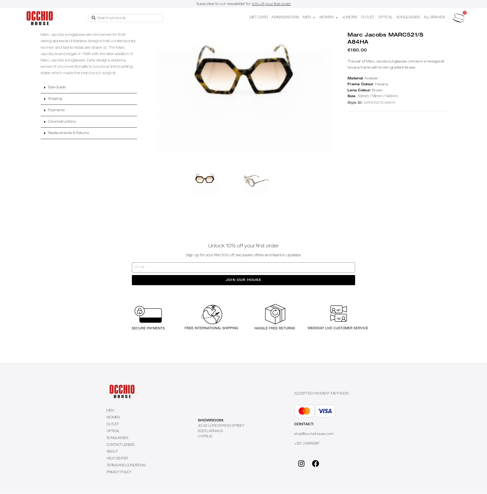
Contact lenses (121, 445)
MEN (307, 17)
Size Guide (56, 87)
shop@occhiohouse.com (314, 434)
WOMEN (326, 17)
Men (110, 411)
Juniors (349, 17)
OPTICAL (385, 17)
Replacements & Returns (68, 133)
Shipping (55, 99)
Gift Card (259, 17)
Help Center (117, 459)
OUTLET (368, 17)
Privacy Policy (119, 472)
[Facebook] (315, 463)
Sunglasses (117, 438)
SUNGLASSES (408, 17)
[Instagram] (301, 463)
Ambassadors (285, 17)
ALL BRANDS (434, 17)
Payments (56, 110)
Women (113, 417)
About (112, 452)
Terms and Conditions (126, 465)
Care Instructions (62, 122)
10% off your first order (271, 4)
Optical (113, 431)
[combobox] (126, 18)
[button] (89, 87)
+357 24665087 (307, 444)
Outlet (113, 424)
